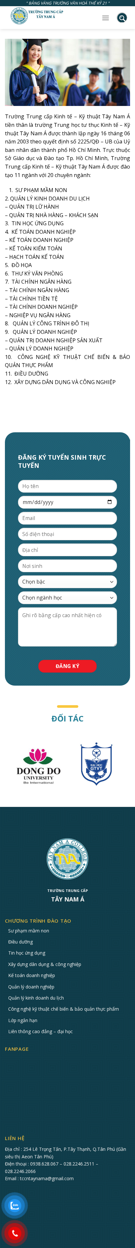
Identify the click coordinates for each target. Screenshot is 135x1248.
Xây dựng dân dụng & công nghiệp (44, 964)
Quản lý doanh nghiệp (31, 987)
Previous (5, 767)
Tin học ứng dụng (26, 953)
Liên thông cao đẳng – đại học (40, 1031)
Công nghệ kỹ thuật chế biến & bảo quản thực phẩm (63, 1009)
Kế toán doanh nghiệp (31, 975)
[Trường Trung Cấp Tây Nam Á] (37, 15)
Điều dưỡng (20, 942)
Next (130, 767)
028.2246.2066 (20, 1171)
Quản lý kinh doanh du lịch (36, 998)
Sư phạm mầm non (28, 931)
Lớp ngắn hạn (22, 1020)
